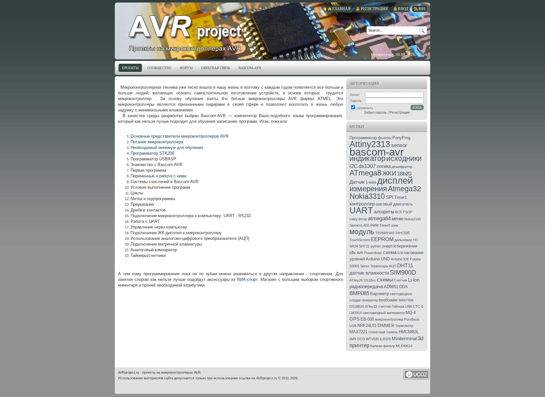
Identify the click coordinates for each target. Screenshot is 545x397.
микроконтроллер (389, 319)
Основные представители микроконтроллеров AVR (179, 136)
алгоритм (384, 211)
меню (397, 218)
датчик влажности (369, 273)
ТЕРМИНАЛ (384, 233)
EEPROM (382, 239)
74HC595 (402, 233)
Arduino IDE (400, 259)
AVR (360, 253)
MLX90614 (404, 346)
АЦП (392, 266)
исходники (404, 158)
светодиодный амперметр (384, 313)
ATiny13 (371, 306)
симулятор (358, 219)
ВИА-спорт (247, 279)
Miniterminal (404, 338)
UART (361, 210)
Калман (376, 346)
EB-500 (367, 319)
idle (352, 252)
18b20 (404, 173)
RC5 (398, 212)
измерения (368, 188)
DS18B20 (356, 306)
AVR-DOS (357, 339)
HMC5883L (409, 331)
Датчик (357, 182)
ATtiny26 (356, 280)
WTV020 (372, 339)
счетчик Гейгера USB (395, 306)
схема (389, 252)
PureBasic (412, 319)
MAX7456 (406, 300)
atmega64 (379, 218)
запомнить (364, 108)
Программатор (363, 137)
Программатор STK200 (152, 153)
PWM (374, 225)
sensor (399, 145)
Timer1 (400, 197)
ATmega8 (365, 173)
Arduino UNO (378, 259)
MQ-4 (411, 312)
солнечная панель (383, 332)
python (376, 246)
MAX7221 (358, 331)
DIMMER (386, 325)
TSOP (407, 212)
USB (352, 326)
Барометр (379, 293)
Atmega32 (404, 189)
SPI (389, 197)
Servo (364, 266)
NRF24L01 (367, 325)
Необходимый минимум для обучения (167, 147)
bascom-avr (376, 152)
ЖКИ (389, 173)
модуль (361, 232)
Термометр (404, 326)
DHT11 (405, 265)
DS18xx (370, 280)
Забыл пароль (375, 112)
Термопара (379, 266)
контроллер (362, 203)
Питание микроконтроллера (157, 141)
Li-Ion (413, 279)
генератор (370, 300)
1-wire (371, 182)
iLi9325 (385, 339)
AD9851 (391, 286)
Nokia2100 (412, 219)
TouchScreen (359, 240)
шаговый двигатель (394, 204)
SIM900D (403, 272)
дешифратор (402, 167)
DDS (403, 286)
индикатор (367, 158)
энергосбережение (399, 246)
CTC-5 (418, 306)
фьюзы (384, 137)
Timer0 (384, 225)
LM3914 (355, 313)
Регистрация (400, 112)
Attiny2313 (369, 144)
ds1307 (367, 166)
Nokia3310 (367, 196)
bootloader (388, 300)
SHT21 (364, 246)
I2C (353, 166)
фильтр (389, 346)
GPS (354, 319)
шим (394, 225)
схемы (385, 279)
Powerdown (373, 253)
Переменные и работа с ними (158, 176)
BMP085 (359, 293)
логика (384, 166)
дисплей (395, 180)
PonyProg (401, 137)
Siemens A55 (359, 225)
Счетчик (400, 280)
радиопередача (366, 286)
